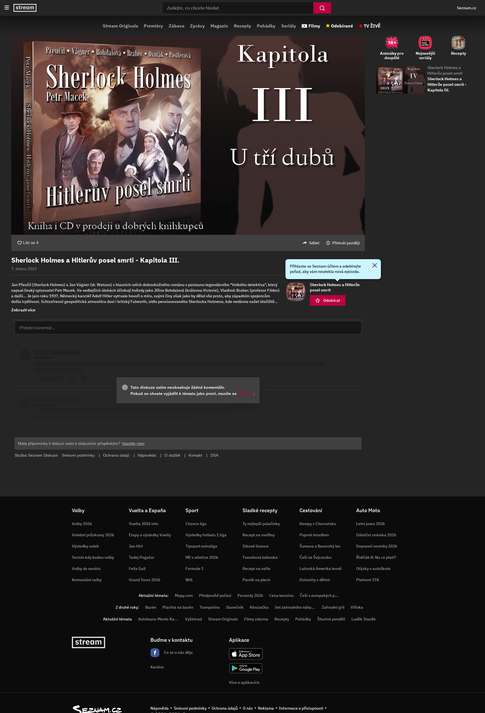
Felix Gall (137, 568)
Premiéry (153, 26)
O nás (248, 708)
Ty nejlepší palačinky (261, 523)
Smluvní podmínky (190, 708)
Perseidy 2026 (250, 595)
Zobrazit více (23, 309)
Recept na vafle (256, 568)
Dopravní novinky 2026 (376, 546)
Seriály (288, 26)
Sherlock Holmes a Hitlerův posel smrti (445, 70)
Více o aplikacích (244, 682)
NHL (189, 579)
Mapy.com (184, 595)
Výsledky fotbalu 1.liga (206, 534)
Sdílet (314, 242)
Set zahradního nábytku (296, 607)
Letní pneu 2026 (370, 523)
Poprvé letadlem (314, 534)
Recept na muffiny (258, 534)
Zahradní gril (333, 607)
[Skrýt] (375, 266)
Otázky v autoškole (373, 568)
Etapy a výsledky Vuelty (150, 534)
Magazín (219, 26)
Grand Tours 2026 (144, 579)
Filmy (314, 26)
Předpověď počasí (215, 595)
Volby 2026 (82, 523)
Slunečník (235, 607)
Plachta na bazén (178, 607)
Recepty (242, 26)
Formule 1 (194, 568)
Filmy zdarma (256, 619)
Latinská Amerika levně (320, 568)
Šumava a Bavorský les (319, 546)
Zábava (176, 26)
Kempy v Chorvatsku (317, 523)
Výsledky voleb (85, 546)
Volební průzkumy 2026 (93, 534)
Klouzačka (259, 607)
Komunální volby (87, 579)
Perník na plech (256, 579)
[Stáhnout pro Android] (246, 668)
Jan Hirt (136, 546)
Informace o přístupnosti (301, 708)
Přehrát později (346, 242)
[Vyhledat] (322, 7)
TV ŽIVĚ (372, 26)
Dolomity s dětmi (314, 579)
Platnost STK (367, 579)
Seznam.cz (466, 8)
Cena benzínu (281, 595)
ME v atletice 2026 (202, 557)
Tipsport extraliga (201, 546)
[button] (188, 135)
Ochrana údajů (225, 708)
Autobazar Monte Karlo (158, 619)
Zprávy (197, 26)
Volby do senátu (86, 568)
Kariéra (157, 667)
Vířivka (357, 607)
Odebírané (342, 26)
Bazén (150, 607)
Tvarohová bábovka (260, 557)
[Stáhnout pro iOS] (246, 653)
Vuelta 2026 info (143, 523)
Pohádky (266, 26)
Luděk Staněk (363, 619)
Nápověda (159, 708)
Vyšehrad (193, 619)
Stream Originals (120, 26)
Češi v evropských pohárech (324, 595)
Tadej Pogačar (141, 557)
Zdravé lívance (255, 546)
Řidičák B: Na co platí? (376, 557)
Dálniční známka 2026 (376, 534)
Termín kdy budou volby (93, 557)
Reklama (266, 708)
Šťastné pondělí (331, 619)
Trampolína (210, 607)
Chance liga (196, 523)
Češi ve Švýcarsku (315, 557)
